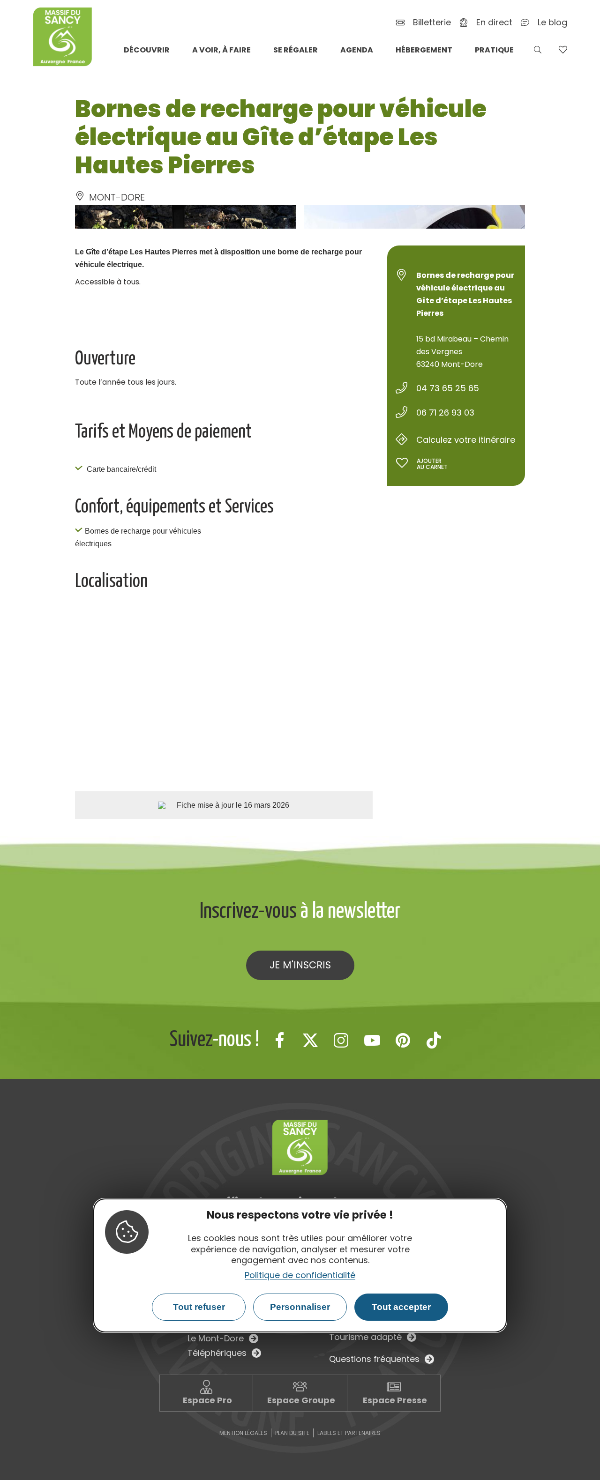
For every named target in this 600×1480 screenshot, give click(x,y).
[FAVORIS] (562, 49)
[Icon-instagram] (341, 1040)
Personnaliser (300, 1307)
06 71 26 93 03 (445, 412)
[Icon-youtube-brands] (372, 1040)
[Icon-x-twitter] (310, 1040)
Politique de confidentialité (300, 1275)
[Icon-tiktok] (434, 1040)
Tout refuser (199, 1307)
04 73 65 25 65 (447, 388)
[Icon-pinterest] (403, 1040)
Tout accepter (401, 1307)
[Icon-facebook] (279, 1040)
